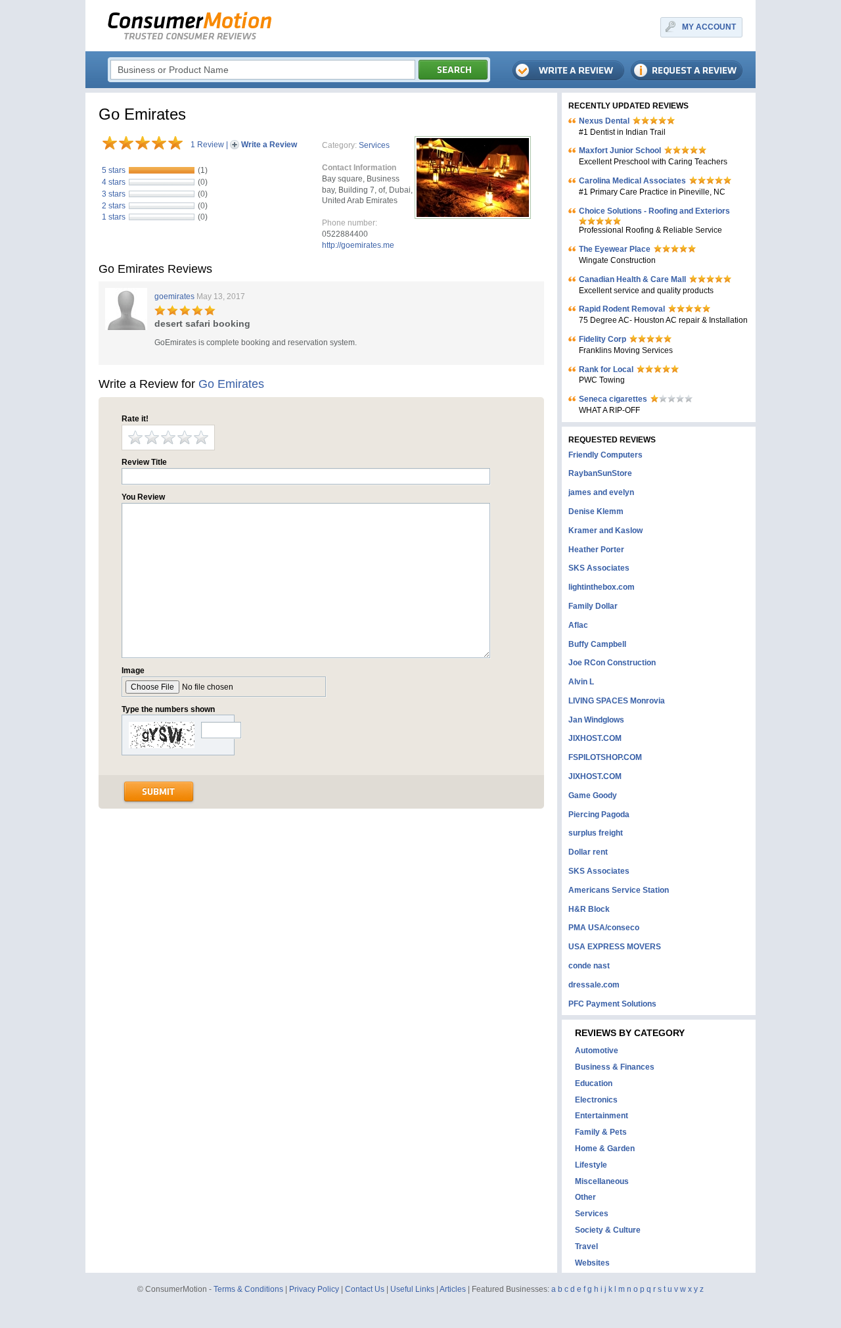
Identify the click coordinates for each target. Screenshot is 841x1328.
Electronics (596, 1099)
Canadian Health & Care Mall (632, 279)
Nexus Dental (604, 121)
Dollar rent (588, 852)
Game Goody (592, 795)
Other (585, 1197)
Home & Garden (605, 1148)
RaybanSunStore (600, 473)
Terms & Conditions (248, 1289)
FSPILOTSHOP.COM (605, 757)
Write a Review (269, 144)
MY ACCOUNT (709, 27)
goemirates (174, 296)
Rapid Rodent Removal (622, 309)
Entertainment (601, 1115)
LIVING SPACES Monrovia (616, 700)
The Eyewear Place (614, 249)
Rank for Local (606, 369)
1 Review (207, 144)
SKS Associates (598, 568)
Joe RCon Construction (612, 662)
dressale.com (594, 984)
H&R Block (589, 909)
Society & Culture (608, 1230)
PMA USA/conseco (603, 927)
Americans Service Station (618, 890)
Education (593, 1083)
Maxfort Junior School (620, 150)
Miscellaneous (602, 1181)
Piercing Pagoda (598, 814)
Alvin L (581, 681)
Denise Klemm (596, 511)
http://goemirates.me (358, 245)
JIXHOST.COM (595, 738)
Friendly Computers (605, 455)
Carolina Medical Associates (632, 180)
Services (374, 145)
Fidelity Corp (602, 339)
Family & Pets (601, 1132)
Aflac (578, 625)
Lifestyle (591, 1165)
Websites (592, 1263)
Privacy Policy (314, 1289)
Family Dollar (593, 606)
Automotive (596, 1050)
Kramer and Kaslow (605, 530)
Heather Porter (596, 549)
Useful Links (412, 1289)
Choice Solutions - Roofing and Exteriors (654, 211)
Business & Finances (614, 1067)
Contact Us (364, 1289)
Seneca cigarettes (613, 399)
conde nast (589, 965)
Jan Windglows (596, 719)
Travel (586, 1246)
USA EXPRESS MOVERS (614, 946)
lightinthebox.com (601, 587)
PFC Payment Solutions (612, 1003)
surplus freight (595, 833)
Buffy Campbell (597, 644)
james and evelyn (601, 492)
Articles (453, 1289)
